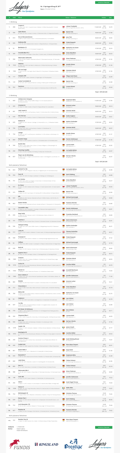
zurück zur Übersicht (103, 2)
